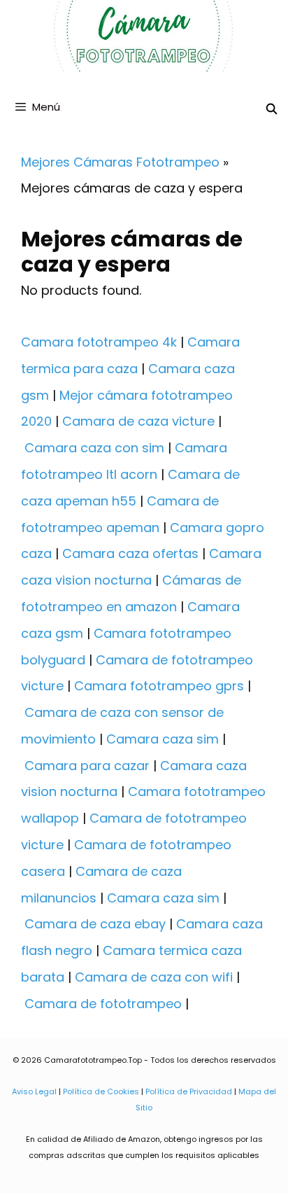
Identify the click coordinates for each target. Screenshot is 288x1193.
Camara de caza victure (138, 421)
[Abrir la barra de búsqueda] (271, 109)
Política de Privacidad (188, 1091)
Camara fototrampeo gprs (159, 686)
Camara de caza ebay (95, 924)
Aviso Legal (34, 1091)
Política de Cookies (101, 1091)
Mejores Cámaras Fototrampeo (120, 162)
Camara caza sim (162, 739)
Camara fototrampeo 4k (99, 342)
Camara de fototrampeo (103, 1003)
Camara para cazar (87, 765)
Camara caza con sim (94, 447)
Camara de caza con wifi (154, 977)
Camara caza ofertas (130, 553)
